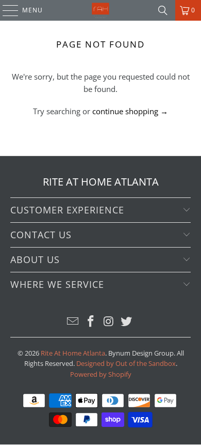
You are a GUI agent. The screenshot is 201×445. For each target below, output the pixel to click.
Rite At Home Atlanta (73, 353)
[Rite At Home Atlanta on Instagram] (109, 321)
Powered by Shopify (100, 374)
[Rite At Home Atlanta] (101, 10)
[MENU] (5, 10)
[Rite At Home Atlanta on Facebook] (91, 321)
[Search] (163, 10)
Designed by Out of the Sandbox (126, 363)
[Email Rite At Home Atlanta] (73, 321)
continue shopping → (130, 111)
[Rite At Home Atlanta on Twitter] (127, 321)
